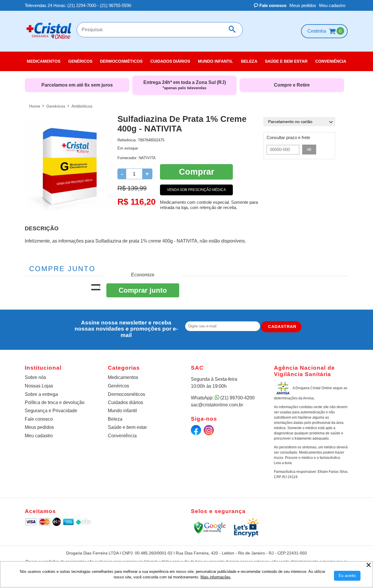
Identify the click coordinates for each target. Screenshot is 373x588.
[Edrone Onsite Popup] (186, 294)
